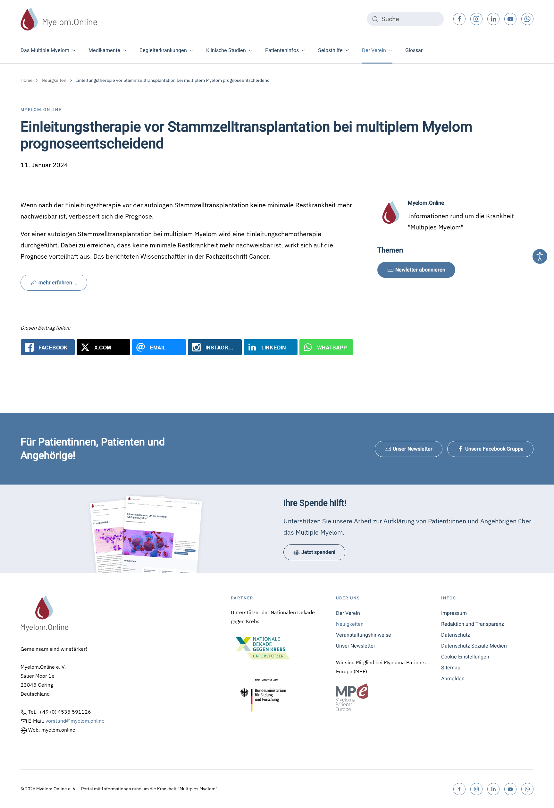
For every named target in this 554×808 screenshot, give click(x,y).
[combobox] (405, 19)
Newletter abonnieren (420, 270)
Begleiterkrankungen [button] (163, 50)
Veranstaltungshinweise (363, 635)
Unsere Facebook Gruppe (494, 449)
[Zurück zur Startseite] (59, 18)
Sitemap (450, 668)
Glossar (414, 50)
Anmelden (453, 679)
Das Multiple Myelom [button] (45, 50)
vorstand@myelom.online (75, 721)
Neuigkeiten (350, 624)
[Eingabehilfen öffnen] (540, 256)
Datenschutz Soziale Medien (474, 646)
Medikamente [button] (104, 50)
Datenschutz (455, 635)
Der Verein (348, 613)
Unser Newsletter (412, 449)
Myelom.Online (41, 110)
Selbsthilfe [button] (330, 50)
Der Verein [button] (374, 50)
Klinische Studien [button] (226, 50)
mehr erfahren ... (57, 283)
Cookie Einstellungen (465, 657)
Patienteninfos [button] (282, 50)
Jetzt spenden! (318, 552)
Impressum (454, 613)
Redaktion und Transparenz (472, 624)
